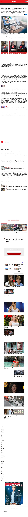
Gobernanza (2, 461)
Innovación (2, 463)
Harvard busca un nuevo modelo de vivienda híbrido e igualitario (6, 232)
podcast (4, 141)
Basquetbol (2, 472)
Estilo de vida (2, 448)
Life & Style (2, 449)
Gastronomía (2, 476)
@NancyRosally (6, 36)
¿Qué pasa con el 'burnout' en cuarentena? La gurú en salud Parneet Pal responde (15, 107)
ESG (1, 431)
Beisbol (2, 471)
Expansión (2, 426)
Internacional (2, 429)
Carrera (6, 106)
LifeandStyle (2, 432)
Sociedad (2, 438)
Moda (1, 442)
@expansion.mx (14, 509)
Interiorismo (2, 458)
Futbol (1, 470)
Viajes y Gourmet (3, 453)
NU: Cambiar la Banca (14, 505)
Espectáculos (2, 440)
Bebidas (2, 477)
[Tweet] (24, 14)
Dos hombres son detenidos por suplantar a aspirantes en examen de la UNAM (16, 189)
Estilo (1, 450)
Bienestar (2, 479)
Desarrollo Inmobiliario (8, 167)
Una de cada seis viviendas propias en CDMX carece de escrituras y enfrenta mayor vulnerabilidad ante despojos (16, 186)
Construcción (2, 455)
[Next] (26, 227)
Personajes (2, 478)
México (6, 188)
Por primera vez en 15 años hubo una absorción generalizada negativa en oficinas (15, 168)
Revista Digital (26, 1)
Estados (2, 437)
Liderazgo (2, 467)
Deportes (2, 451)
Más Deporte (2, 473)
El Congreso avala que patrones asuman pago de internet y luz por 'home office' (20, 232)
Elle (1, 445)
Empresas (2, 7)
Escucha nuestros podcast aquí (7, 142)
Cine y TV (2, 452)
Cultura (1, 444)
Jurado (1, 480)
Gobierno (2, 434)
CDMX (6, 185)
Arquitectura (2, 457)
